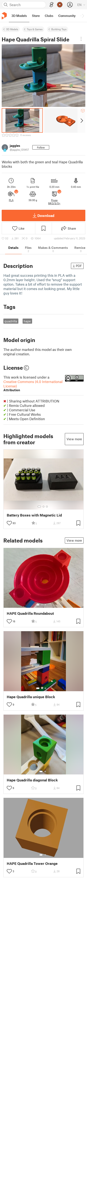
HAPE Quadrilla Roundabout (30, 613)
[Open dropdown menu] (81, 38)
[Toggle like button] (9, 523)
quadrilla (10, 321)
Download (45, 215)
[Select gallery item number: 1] (39, 506)
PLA (11, 200)
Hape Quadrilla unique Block (31, 697)
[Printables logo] (4, 15)
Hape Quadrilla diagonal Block (32, 780)
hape (27, 321)
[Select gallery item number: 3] (47, 506)
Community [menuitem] (67, 16)
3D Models (12, 29)
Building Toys (59, 29)
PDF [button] (79, 266)
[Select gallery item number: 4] (49, 605)
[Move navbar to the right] (83, 15)
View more (74, 439)
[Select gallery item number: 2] (43, 506)
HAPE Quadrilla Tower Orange (32, 863)
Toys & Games (35, 29)
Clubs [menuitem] (49, 16)
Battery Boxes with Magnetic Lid (34, 515)
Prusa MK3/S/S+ (54, 201)
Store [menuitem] (36, 16)
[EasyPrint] (51, 4)
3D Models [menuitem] (19, 16)
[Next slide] (81, 120)
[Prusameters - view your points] (60, 4)
